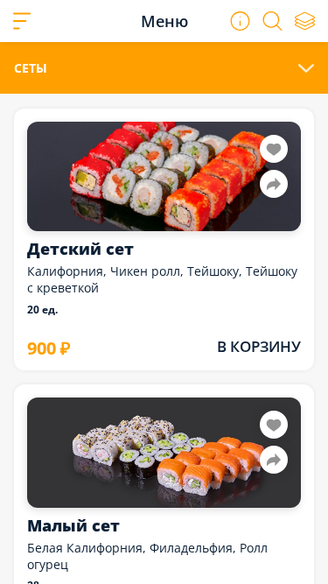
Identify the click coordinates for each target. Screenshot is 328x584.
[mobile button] (22, 21)
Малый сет (73, 525)
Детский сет (80, 248)
